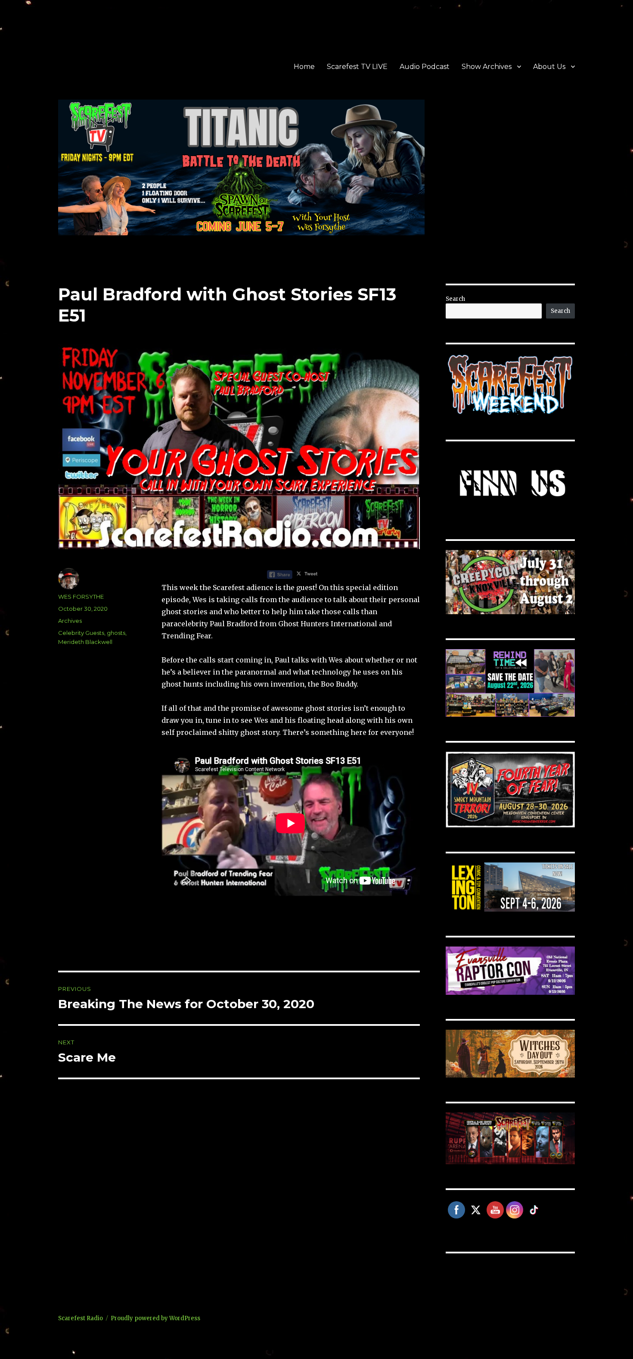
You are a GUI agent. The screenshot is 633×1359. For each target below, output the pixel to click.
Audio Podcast (425, 66)
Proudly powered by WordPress (155, 1318)
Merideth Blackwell (85, 641)
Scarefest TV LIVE (357, 66)
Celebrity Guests (81, 632)
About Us (549, 66)
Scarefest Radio (80, 1318)
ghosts (116, 632)
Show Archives (487, 66)
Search (455, 299)
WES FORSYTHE (81, 596)
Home (304, 66)
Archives (70, 620)
